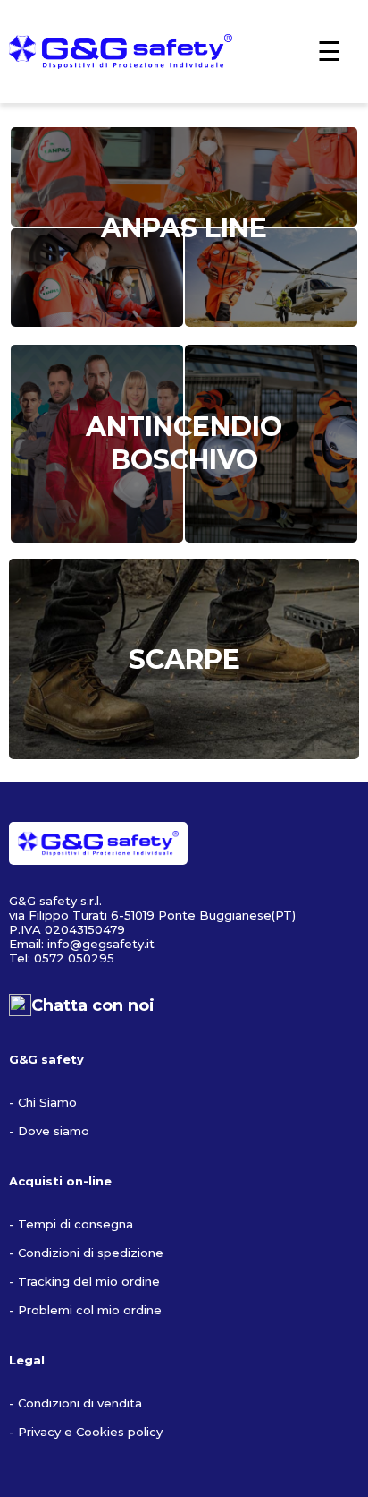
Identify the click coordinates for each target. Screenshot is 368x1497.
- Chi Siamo (43, 1102)
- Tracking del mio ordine (84, 1281)
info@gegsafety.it (101, 944)
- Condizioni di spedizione (86, 1252)
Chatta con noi (93, 1005)
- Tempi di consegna (71, 1224)
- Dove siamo (49, 1131)
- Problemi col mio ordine (85, 1310)
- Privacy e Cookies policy (86, 1431)
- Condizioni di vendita (75, 1403)
